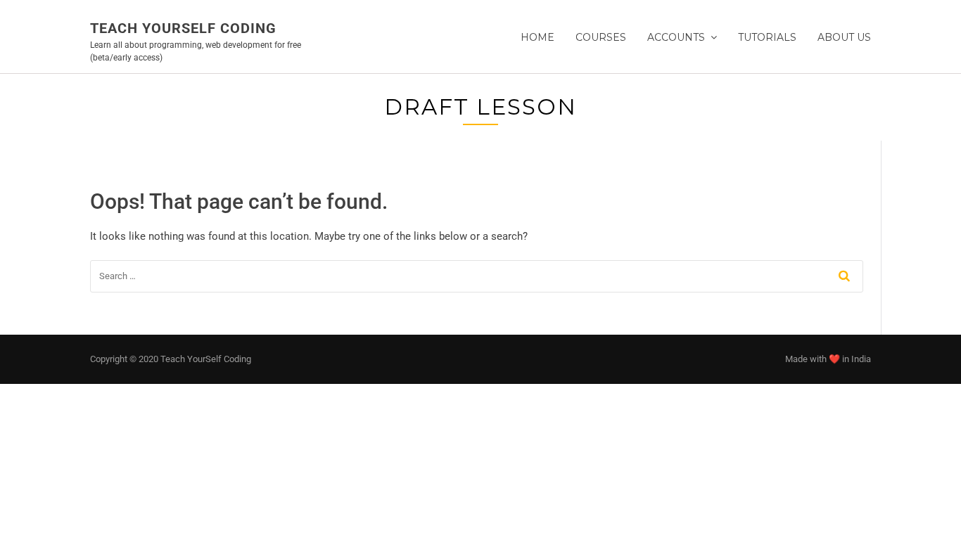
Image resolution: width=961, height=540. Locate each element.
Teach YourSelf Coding (183, 28)
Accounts (676, 37)
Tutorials (767, 37)
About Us (844, 37)
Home (537, 37)
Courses (600, 37)
